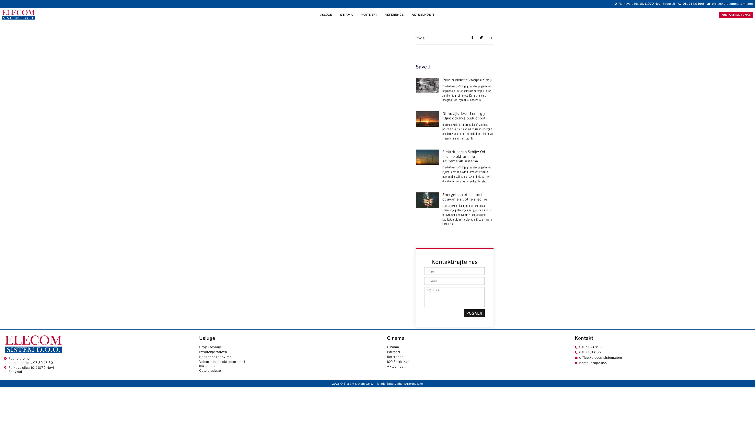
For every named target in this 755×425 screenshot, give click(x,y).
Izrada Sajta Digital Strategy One (400, 383)
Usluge (325, 15)
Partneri (369, 15)
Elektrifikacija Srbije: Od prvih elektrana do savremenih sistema (463, 156)
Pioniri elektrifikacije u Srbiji (467, 80)
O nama (346, 15)
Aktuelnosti (423, 15)
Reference (394, 15)
